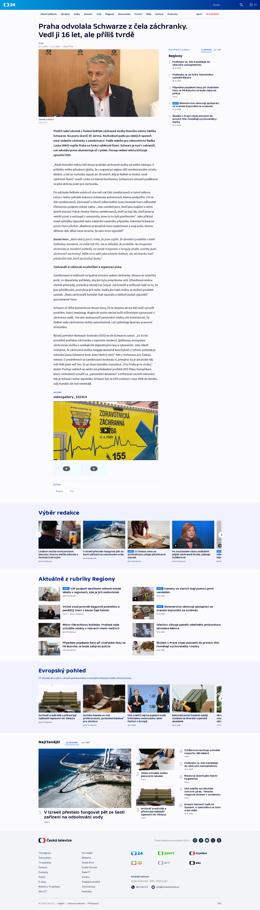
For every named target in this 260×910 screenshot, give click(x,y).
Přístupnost (93, 903)
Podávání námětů (91, 881)
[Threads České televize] (219, 840)
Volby (77, 13)
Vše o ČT (43, 891)
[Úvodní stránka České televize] (55, 840)
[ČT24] (9, 5)
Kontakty (87, 891)
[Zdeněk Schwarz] (99, 83)
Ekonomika (124, 13)
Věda (148, 13)
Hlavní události (49, 13)
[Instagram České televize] (195, 840)
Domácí (88, 13)
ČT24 (41, 43)
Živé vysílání (45, 857)
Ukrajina (65, 13)
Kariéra (85, 876)
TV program (45, 852)
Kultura (159, 13)
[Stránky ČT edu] (195, 862)
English (61, 903)
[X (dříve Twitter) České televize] (213, 840)
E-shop (42, 881)
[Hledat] (241, 5)
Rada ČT (86, 872)
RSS (219, 903)
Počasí (138, 13)
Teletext (43, 867)
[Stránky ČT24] (137, 853)
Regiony (110, 13)
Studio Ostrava (89, 867)
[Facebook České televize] (201, 840)
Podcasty (173, 13)
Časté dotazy (88, 886)
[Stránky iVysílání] (198, 853)
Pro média (87, 852)
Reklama (86, 857)
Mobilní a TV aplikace (49, 886)
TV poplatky (45, 862)
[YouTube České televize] (207, 840)
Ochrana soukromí (76, 903)
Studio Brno (88, 862)
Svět (99, 13)
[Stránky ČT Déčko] (136, 862)
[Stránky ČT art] (164, 862)
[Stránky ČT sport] (166, 853)
